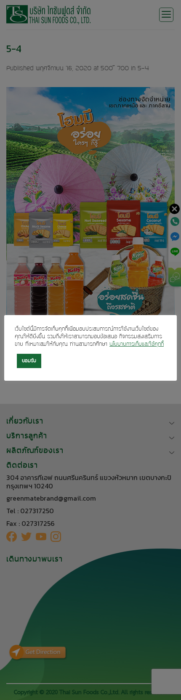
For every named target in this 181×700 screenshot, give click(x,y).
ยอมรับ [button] (29, 360)
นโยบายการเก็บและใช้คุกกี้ (136, 344)
